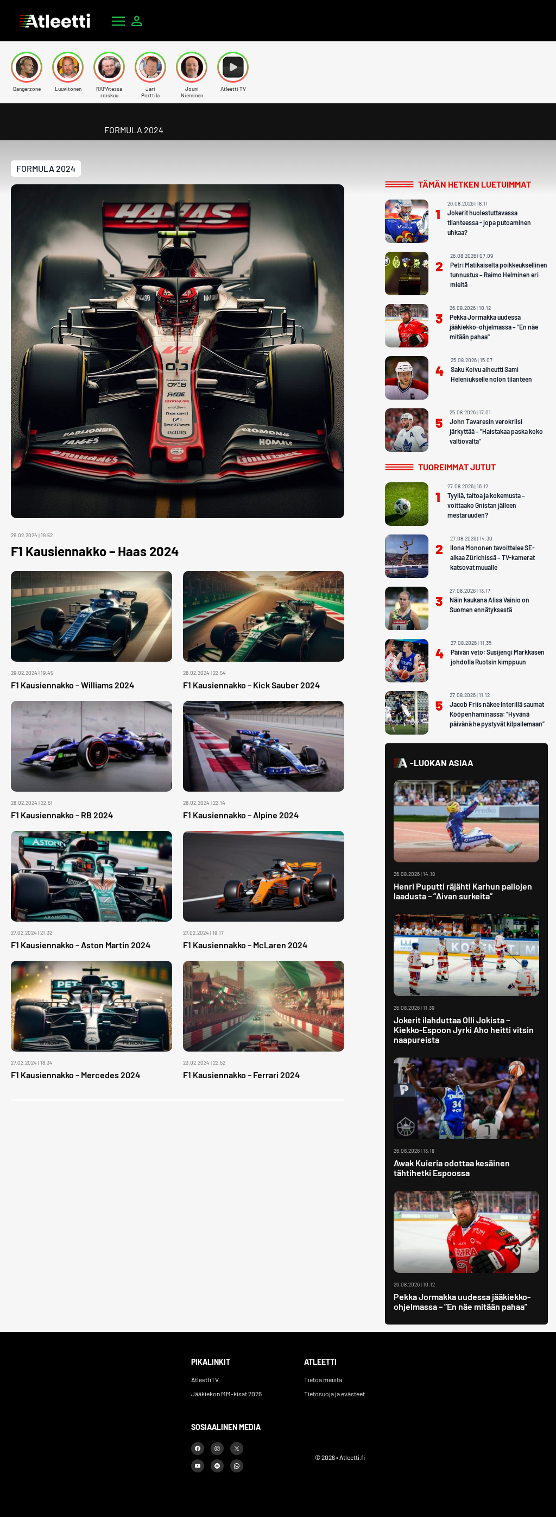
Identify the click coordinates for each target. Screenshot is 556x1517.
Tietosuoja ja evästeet (334, 1393)
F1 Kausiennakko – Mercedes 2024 (75, 1075)
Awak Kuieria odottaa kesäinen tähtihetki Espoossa (452, 1168)
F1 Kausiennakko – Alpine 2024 (241, 815)
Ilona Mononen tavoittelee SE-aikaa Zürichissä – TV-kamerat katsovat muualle (492, 557)
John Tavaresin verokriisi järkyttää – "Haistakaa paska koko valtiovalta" (496, 431)
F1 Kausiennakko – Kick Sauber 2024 (251, 685)
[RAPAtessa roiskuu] (109, 67)
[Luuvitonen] (68, 67)
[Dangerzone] (26, 67)
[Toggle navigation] (118, 21)
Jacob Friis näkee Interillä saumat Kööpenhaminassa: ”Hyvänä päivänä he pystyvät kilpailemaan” (497, 714)
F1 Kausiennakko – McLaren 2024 (245, 945)
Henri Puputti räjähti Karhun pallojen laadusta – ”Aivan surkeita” (463, 891)
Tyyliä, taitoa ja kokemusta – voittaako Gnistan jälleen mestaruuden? (486, 505)
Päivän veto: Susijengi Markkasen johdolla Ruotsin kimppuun (498, 657)
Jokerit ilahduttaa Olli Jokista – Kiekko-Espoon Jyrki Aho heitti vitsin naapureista (464, 1030)
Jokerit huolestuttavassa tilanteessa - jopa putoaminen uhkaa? (489, 222)
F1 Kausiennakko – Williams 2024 (72, 685)
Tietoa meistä (323, 1379)
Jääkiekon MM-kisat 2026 (226, 1393)
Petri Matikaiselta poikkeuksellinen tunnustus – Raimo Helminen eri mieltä (498, 274)
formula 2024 (45, 168)
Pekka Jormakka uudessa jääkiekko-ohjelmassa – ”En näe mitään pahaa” (462, 1301)
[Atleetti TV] (233, 67)
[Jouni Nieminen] (191, 67)
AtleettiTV (205, 1379)
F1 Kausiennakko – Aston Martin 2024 (80, 945)
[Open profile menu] (136, 20)
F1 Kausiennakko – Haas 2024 (95, 551)
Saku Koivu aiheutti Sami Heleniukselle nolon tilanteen (491, 374)
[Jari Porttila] (150, 67)
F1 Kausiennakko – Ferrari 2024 (241, 1075)
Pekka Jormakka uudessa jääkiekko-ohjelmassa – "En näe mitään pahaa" (494, 326)
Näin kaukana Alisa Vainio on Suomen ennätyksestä (489, 604)
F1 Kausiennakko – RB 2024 (62, 815)
